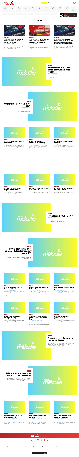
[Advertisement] (39, 162)
